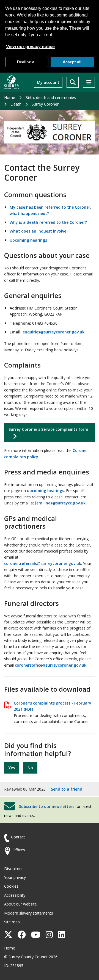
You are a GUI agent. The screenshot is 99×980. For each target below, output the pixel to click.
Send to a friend (66, 789)
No (30, 767)
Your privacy (15, 877)
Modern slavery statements (28, 913)
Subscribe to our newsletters (46, 806)
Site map (12, 921)
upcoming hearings (45, 490)
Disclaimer (13, 868)
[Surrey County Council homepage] (11, 82)
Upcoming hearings (28, 240)
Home (9, 97)
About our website (20, 904)
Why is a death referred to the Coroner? (48, 222)
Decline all (27, 62)
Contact (18, 837)
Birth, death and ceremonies (50, 97)
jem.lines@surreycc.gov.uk (60, 503)
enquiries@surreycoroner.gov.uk (53, 332)
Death (15, 104)
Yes (12, 767)
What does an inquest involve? (39, 231)
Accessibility (14, 895)
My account (48, 82)
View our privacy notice (30, 46)
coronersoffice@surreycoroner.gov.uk (50, 665)
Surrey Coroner (45, 104)
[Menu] (89, 82)
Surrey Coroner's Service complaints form (48, 429)
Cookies (11, 886)
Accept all (72, 62)
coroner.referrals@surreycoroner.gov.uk (42, 563)
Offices (18, 849)
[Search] (73, 82)
